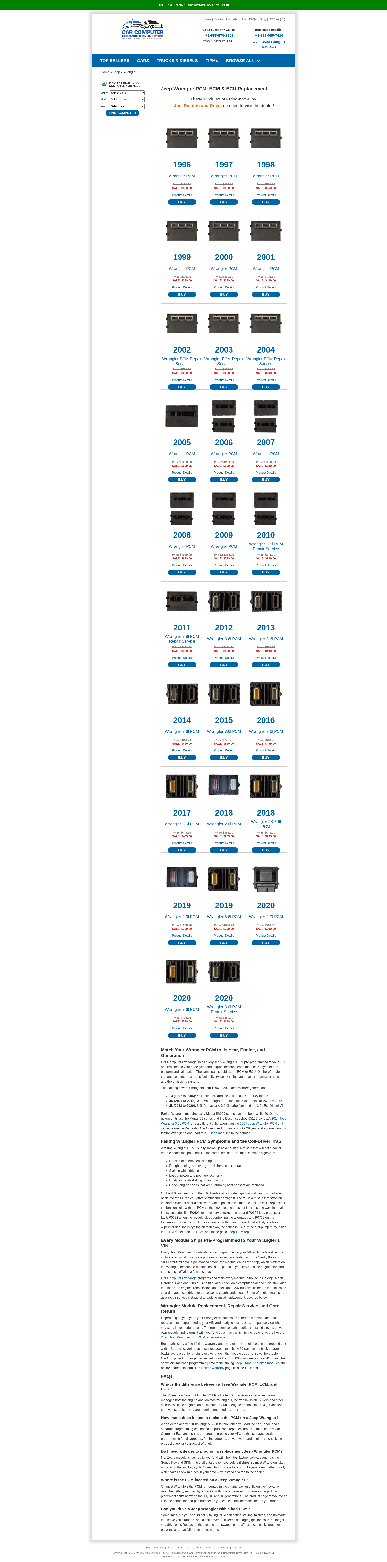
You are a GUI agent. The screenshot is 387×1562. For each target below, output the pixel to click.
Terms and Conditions (217, 1547)
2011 (182, 627)
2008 (182, 534)
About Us (239, 19)
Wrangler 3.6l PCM (224, 639)
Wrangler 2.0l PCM (224, 824)
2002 (182, 349)
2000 (224, 257)
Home (207, 19)
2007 (266, 442)
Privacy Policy (193, 1547)
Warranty (159, 1547)
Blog (263, 19)
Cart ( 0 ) (279, 19)
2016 (266, 720)
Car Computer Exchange (179, 1278)
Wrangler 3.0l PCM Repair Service (224, 1009)
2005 (182, 442)
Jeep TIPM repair (240, 1232)
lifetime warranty (212, 1368)
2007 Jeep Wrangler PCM (258, 1123)
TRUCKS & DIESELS (177, 60)
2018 (224, 812)
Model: (104, 99)
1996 (182, 164)
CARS (143, 60)
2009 (224, 534)
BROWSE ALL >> (243, 60)
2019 (182, 905)
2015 (224, 720)
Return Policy (175, 1547)
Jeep (117, 72)
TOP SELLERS (114, 60)
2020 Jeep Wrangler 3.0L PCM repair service (193, 1337)
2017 (182, 812)
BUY (182, 202)
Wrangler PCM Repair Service (182, 361)
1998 (266, 164)
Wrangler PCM (182, 176)
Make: (104, 92)
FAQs (253, 19)
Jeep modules (220, 1133)
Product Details (182, 195)
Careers (237, 1547)
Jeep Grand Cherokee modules (257, 1363)
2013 (266, 627)
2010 (266, 534)
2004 (266, 349)
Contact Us (222, 19)
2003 (224, 349)
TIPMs (212, 60)
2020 (266, 905)
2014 (182, 720)
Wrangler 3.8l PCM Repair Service (266, 546)
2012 (224, 627)
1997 (224, 164)
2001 (266, 257)
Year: (104, 106)
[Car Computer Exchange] (142, 28)
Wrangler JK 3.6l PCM (266, 824)
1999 (182, 257)
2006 (224, 442)
